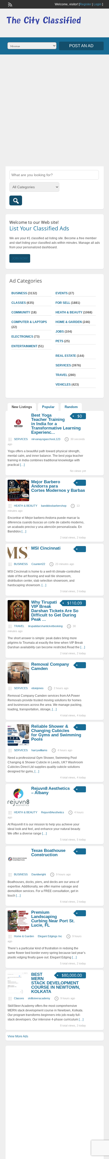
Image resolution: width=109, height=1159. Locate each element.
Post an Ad (81, 46)
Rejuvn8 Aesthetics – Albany (50, 790)
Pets (59, 341)
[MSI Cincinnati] (18, 558)
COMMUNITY (20, 312)
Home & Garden (69, 322)
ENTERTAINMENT (24, 346)
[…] (22, 465)
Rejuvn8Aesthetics (52, 812)
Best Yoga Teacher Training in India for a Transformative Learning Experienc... (56, 424)
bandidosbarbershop (53, 505)
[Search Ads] (15, 200)
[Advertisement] (54, 110)
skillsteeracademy (39, 998)
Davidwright (38, 874)
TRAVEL (61, 375)
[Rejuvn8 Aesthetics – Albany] (18, 806)
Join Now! (20, 258)
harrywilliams (39, 750)
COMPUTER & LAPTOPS (29, 322)
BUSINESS (19, 293)
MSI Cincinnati (46, 548)
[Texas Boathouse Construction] (18, 869)
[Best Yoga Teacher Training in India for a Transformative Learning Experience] (18, 433)
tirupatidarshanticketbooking (45, 626)
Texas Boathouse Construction (48, 852)
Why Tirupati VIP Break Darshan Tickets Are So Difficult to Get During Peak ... (54, 611)
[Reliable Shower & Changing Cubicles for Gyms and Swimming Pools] (18, 744)
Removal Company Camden (50, 666)
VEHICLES (63, 384)
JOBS (60, 331)
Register (85, 4)
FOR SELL (63, 303)
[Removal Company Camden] (18, 682)
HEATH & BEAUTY (69, 312)
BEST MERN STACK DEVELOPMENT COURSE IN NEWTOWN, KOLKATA (55, 983)
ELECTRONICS (22, 336)
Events (62, 293)
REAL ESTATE (66, 356)
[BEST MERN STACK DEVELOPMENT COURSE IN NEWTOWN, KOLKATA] (18, 992)
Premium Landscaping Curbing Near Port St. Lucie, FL (53, 919)
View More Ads (18, 1036)
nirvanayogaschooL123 (45, 439)
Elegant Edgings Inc (50, 936)
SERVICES (63, 365)
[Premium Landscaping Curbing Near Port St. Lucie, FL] (18, 930)
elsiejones (37, 688)
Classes (18, 303)
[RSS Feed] (10, 4)
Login (97, 4)
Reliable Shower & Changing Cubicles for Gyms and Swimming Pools (56, 733)
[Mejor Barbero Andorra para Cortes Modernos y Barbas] (18, 500)
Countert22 (38, 563)
